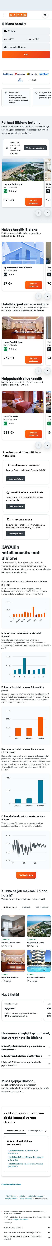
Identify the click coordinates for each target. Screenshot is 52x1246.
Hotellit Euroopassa (35, 1196)
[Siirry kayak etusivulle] (18, 15)
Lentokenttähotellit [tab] (15, 1130)
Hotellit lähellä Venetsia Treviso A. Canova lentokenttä (25, 1165)
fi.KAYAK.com (11, 1196)
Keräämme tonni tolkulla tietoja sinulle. (22, 1232)
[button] (5, 15)
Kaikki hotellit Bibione (11, 1184)
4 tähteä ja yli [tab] (10, 907)
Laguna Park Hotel (13, 184)
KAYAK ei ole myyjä (13, 1227)
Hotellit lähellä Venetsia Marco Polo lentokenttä (23, 1151)
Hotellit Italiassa (11, 1198)
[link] (15, 478)
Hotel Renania (11, 416)
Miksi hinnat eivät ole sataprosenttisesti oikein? (22, 1237)
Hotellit (22, 1196)
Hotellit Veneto (26, 1198)
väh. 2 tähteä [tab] (42, 907)
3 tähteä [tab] (26, 907)
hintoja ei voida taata (20, 1219)
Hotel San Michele (13, 342)
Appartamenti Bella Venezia (18, 267)
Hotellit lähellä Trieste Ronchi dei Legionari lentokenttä (26, 1158)
